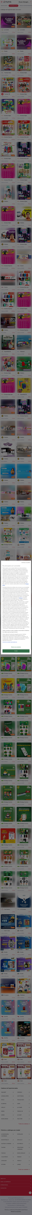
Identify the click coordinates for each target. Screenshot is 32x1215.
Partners (21, 598)
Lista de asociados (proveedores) (9, 642)
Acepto (15, 651)
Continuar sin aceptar (25, 562)
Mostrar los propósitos (16, 647)
